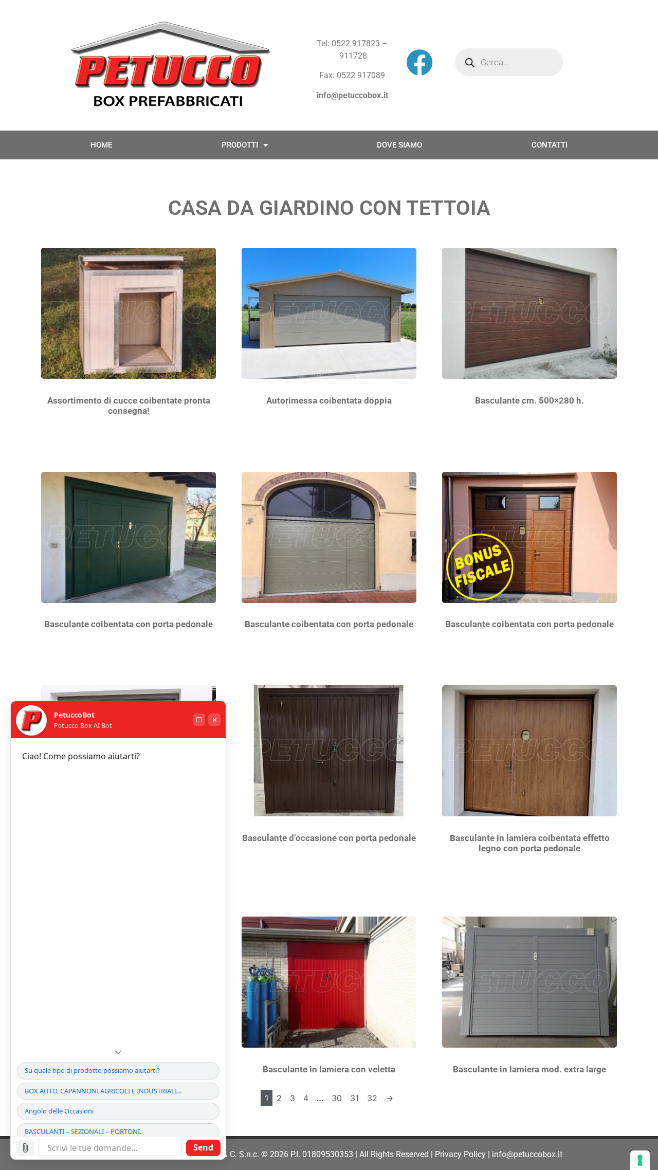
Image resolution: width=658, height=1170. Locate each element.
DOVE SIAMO (399, 145)
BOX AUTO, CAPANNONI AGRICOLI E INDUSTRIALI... (103, 1090)
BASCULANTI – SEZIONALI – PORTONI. (83, 1131)
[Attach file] (25, 1148)
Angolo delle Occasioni (59, 1111)
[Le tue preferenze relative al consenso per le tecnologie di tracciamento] (640, 1160)
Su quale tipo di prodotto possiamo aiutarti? (92, 1070)
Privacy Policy (460, 1154)
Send (203, 1147)
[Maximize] (199, 720)
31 (354, 1098)
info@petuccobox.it (352, 95)
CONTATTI (550, 145)
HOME (101, 145)
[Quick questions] (118, 1052)
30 (337, 1098)
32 (372, 1098)
